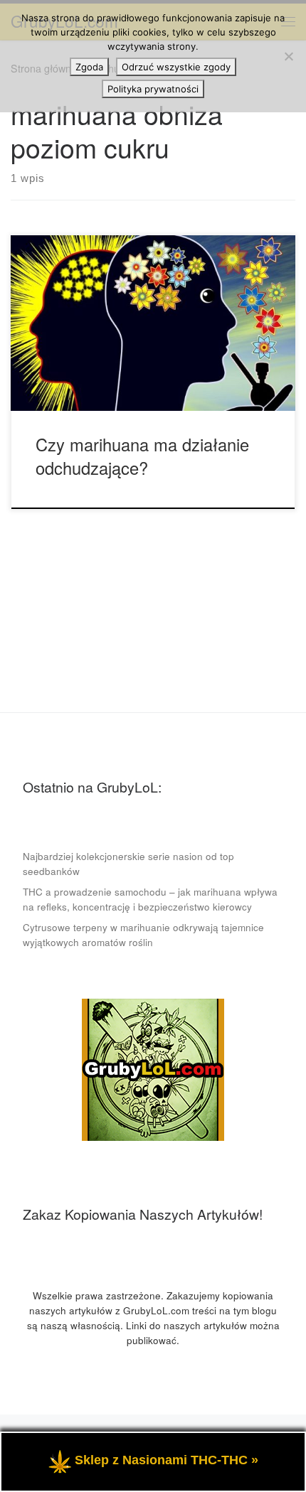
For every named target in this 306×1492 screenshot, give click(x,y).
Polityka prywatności (153, 89)
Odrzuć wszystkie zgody (176, 67)
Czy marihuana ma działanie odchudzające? (142, 456)
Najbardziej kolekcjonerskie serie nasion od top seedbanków (128, 863)
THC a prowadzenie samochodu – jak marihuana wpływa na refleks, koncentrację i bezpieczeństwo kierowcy (150, 899)
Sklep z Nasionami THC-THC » (166, 1460)
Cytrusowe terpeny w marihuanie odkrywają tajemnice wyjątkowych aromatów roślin (143, 935)
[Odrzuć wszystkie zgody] (288, 56)
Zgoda (89, 67)
